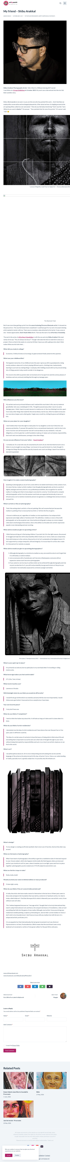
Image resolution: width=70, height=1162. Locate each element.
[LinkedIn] (35, 986)
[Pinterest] (28, 986)
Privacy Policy (16, 1045)
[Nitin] (51, 1080)
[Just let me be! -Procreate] (18, 1109)
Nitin (38, 1092)
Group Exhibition (19, 90)
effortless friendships (25, 337)
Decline (17, 1155)
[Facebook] (20, 986)
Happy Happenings (43, 16)
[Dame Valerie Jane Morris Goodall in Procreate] (18, 1080)
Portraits (52, 16)
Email (27, 1016)
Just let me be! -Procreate (12, 1120)
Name (5, 1016)
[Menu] (65, 3)
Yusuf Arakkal (38, 440)
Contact (47, 1155)
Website (49, 1016)
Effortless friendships (31, 16)
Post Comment (9, 1050)
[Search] (60, 3)
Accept (9, 1155)
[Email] (50, 986)
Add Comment (8, 1024)
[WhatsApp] (42, 986)
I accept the (13, 1045)
